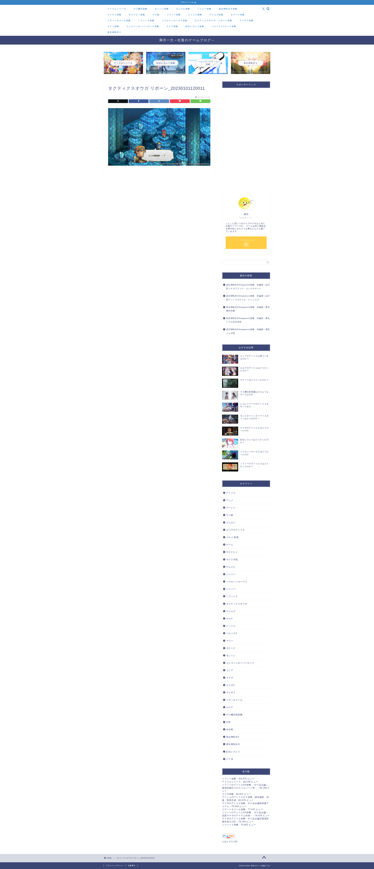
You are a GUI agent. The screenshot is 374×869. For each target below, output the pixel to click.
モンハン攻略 (162, 8)
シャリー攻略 (204, 8)
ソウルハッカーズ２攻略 (174, 20)
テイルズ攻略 (216, 14)
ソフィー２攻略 (146, 20)
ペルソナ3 (231, 633)
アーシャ (231, 507)
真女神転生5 (232, 737)
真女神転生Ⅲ (233, 744)
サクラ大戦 (232, 559)
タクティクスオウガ (236, 604)
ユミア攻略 (172, 26)
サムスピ (231, 567)
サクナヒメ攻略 (137, 14)
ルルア (229, 707)
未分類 (229, 729)
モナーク (231, 648)
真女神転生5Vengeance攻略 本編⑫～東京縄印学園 (248, 309)
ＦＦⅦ (229, 759)
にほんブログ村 (229, 842)
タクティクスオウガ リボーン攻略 (213, 20)
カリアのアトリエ (235, 530)
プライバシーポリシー (115, 865)
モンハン (231, 655)
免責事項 (131, 865)
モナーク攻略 (238, 14)
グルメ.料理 (232, 537)
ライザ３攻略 (246, 20)
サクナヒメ (232, 552)
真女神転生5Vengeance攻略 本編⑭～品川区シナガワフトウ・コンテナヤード (248, 287)
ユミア (229, 670)
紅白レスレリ (233, 751)
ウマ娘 (155, 14)
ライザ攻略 (228, 794)
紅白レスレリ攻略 (194, 26)
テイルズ (231, 611)
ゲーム (229, 544)
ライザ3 (230, 685)
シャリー (231, 574)
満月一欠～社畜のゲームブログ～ (187, 40)
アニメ (229, 500)
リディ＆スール (234, 700)
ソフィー (231, 589)
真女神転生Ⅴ (114, 32)
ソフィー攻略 (174, 14)
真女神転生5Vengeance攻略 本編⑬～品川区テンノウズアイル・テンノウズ (248, 298)
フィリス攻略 (195, 14)
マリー (229, 640)
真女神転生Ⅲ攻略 (228, 8)
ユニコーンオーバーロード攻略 (142, 26)
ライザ (229, 677)
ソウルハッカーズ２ (236, 581)
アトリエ (231, 493)
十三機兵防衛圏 (234, 714)
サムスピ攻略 (183, 8)
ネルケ (229, 618)
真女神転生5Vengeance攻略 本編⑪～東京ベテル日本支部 (248, 320)
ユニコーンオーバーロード (240, 663)
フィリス (231, 626)
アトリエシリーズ (116, 8)
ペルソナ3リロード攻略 (223, 26)
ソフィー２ (232, 596)
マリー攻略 (113, 26)
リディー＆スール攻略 (119, 20)
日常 (228, 722)
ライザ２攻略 (114, 14)
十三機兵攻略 (140, 8)
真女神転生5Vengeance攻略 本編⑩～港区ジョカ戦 (248, 331)
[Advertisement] (244, 138)
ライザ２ (231, 692)
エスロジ (231, 522)
